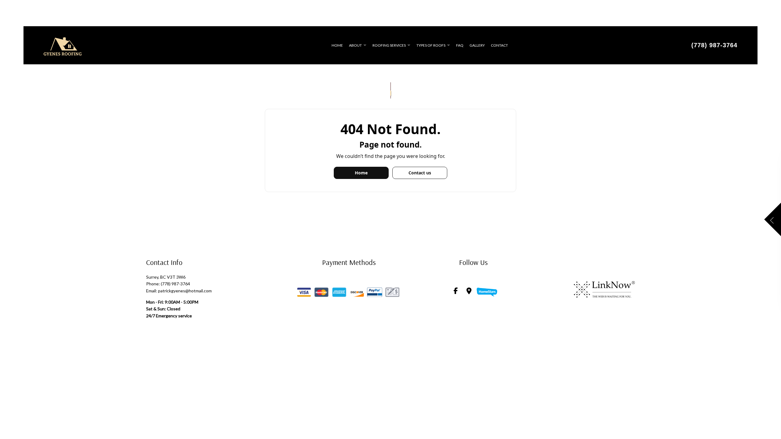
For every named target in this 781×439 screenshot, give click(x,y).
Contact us (419, 173)
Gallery (477, 45)
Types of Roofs (430, 45)
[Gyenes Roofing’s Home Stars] (487, 291)
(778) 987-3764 (714, 45)
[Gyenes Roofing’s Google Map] (469, 291)
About (355, 45)
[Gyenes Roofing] (62, 44)
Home (337, 45)
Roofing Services (389, 45)
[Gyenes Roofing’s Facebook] (456, 291)
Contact (499, 45)
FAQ (459, 45)
